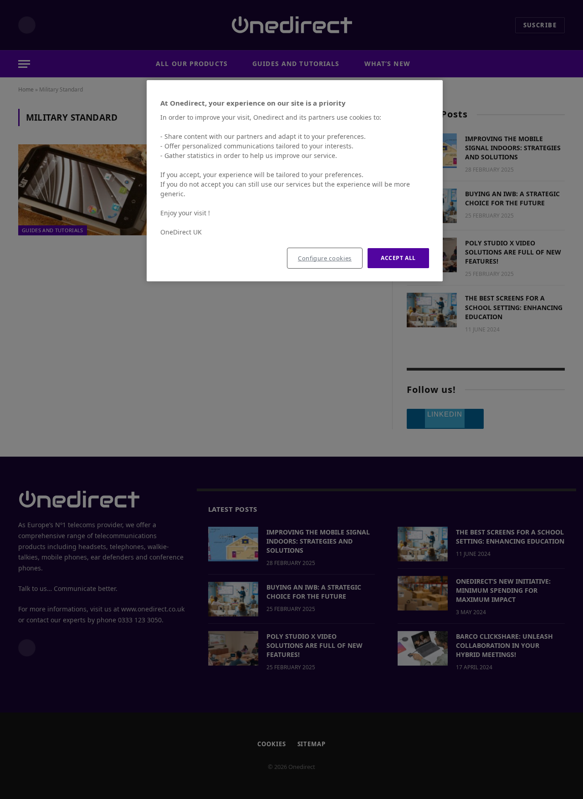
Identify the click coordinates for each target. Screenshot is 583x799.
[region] (295, 181)
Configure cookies (325, 258)
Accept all (398, 258)
